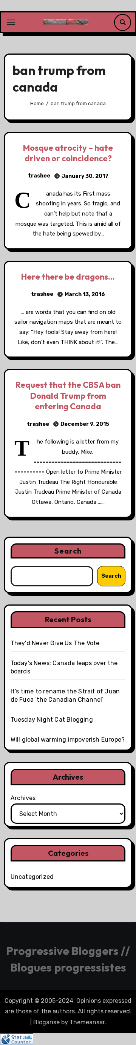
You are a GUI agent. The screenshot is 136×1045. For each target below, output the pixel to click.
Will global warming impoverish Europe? (68, 739)
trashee (39, 176)
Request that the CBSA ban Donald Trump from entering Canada (68, 395)
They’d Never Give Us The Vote (55, 643)
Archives (23, 798)
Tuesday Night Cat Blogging (52, 719)
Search (68, 550)
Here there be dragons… (68, 276)
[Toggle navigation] (11, 22)
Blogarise (46, 1022)
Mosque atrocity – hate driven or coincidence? (68, 153)
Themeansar (87, 1022)
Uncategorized (32, 876)
